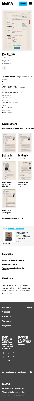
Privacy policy (7, 388)
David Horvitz (8, 54)
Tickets (23, 3)
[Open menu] (30, 3)
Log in (29, 307)
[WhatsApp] (4, 360)
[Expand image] (17, 30)
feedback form (8, 293)
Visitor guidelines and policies (13, 392)
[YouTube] (9, 360)
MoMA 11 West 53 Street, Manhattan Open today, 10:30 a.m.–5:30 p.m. (7, 343)
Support (6, 312)
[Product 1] (3, 243)
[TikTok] (9, 356)
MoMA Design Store (16, 229)
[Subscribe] (31, 372)
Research (6, 316)
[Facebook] (9, 353)
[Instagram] (4, 353)
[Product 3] (6, 243)
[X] (14, 353)
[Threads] (4, 356)
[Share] (4, 68)
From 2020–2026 (22, 128)
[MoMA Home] (7, 3)
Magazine (6, 325)
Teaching (6, 321)
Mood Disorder (7, 108)
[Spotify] (14, 356)
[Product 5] (9, 243)
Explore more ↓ (23, 76)
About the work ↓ (8, 76)
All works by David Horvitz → (12, 218)
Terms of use (19, 388)
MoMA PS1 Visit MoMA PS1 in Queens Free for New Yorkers (24, 341)
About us (6, 307)
